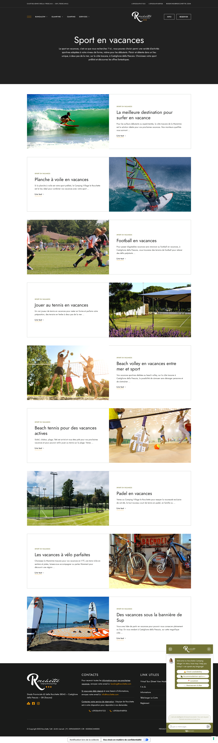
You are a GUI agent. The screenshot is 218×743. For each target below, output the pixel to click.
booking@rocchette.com (178, 4)
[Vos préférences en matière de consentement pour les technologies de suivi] (213, 738)
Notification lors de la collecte (84, 739)
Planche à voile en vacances (61, 179)
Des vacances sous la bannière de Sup (149, 617)
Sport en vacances (124, 106)
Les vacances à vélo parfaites (62, 554)
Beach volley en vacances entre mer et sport (146, 366)
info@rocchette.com (110, 694)
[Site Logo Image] (142, 16)
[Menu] (29, 17)
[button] (169, 17)
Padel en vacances (134, 493)
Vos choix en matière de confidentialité (122, 739)
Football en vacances (137, 240)
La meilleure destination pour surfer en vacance (145, 115)
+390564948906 (156, 4)
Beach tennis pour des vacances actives (66, 430)
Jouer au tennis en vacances (61, 305)
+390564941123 (138, 4)
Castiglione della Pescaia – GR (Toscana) (48, 4)
